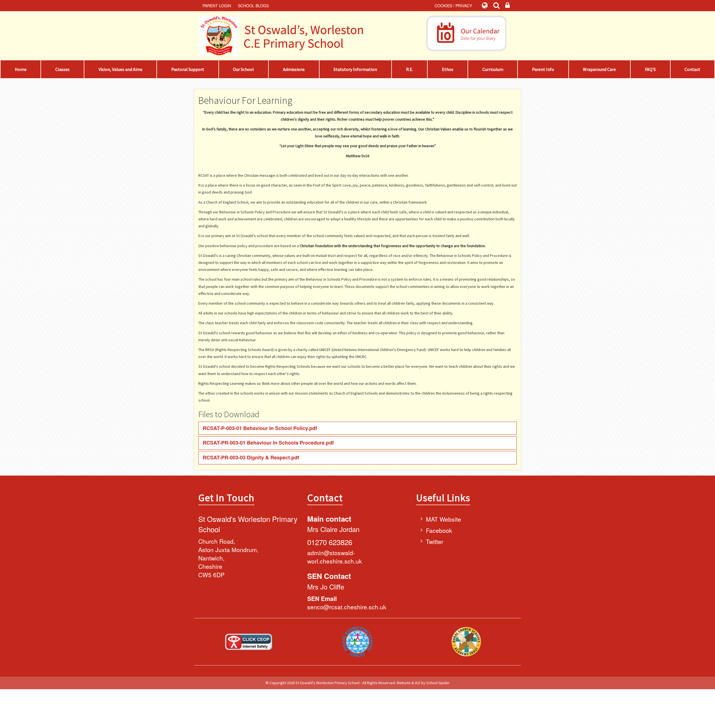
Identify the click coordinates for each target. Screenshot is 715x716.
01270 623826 (329, 542)
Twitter (434, 541)
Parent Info (543, 69)
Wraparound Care (599, 69)
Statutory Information (355, 69)
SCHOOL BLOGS (253, 5)
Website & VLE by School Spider (423, 682)
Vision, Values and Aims (120, 69)
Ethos (447, 69)
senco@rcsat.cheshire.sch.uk (346, 607)
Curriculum (492, 69)
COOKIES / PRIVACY (453, 5)
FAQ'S (650, 69)
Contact (692, 69)
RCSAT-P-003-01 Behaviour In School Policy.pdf (260, 428)
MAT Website (443, 519)
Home (21, 69)
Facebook (439, 530)
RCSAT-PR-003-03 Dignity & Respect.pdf (251, 457)
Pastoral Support (187, 69)
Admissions (294, 69)
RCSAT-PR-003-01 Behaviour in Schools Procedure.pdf (268, 442)
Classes (62, 69)
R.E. (409, 69)
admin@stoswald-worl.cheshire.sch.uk (334, 556)
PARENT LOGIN (216, 5)
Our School (243, 69)
